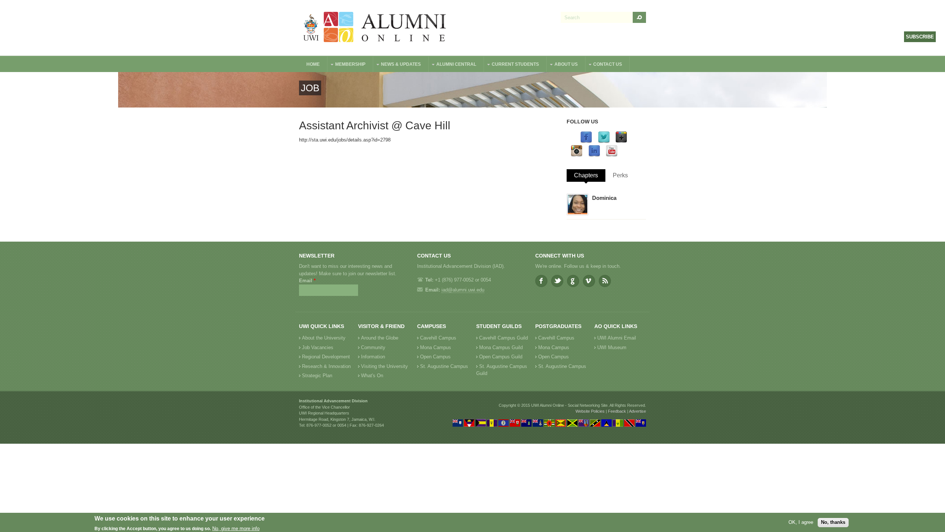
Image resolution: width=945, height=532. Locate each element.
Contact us (604, 65)
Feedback (617, 411)
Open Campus (435, 356)
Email (307, 280)
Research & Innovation (326, 366)
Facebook (541, 281)
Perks (620, 175)
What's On (372, 375)
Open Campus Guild (500, 356)
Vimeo (589, 281)
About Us (562, 65)
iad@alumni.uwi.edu (462, 290)
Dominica (604, 198)
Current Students (511, 65)
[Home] (375, 27)
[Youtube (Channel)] (612, 155)
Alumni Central (452, 65)
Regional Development (326, 356)
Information (373, 356)
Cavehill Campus (438, 338)
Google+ (573, 281)
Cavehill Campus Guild (503, 338)
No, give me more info (236, 528)
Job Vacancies (317, 347)
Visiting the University (384, 366)
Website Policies (590, 411)
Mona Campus (435, 347)
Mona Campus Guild (501, 347)
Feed (605, 281)
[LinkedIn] (594, 155)
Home (313, 64)
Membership (346, 65)
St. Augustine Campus (444, 366)
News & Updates (397, 65)
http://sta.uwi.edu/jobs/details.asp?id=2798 (345, 140)
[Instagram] (577, 155)
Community (373, 347)
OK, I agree (800, 522)
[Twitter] (604, 141)
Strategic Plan (317, 375)
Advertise (637, 411)
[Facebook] (586, 141)
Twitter (557, 281)
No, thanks (833, 522)
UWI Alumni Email (616, 338)
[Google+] (621, 141)
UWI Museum (611, 347)
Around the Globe (379, 338)
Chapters (586, 175)
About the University (324, 338)
